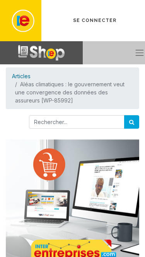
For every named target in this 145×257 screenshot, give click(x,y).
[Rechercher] (131, 122)
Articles (21, 76)
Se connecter (94, 20)
